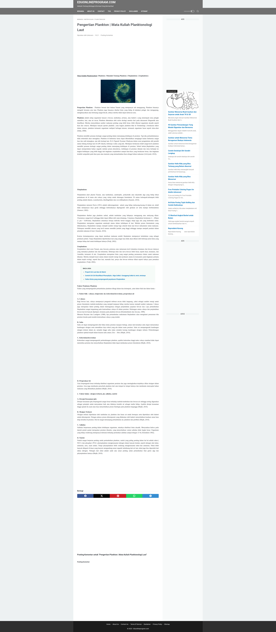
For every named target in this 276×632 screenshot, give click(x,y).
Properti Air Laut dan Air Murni (95, 272)
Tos (109, 11)
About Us (90, 11)
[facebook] (85, 496)
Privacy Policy (120, 11)
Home (108, 624)
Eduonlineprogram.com (96, 2)
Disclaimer (133, 11)
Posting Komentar (107, 35)
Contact (101, 11)
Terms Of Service (136, 624)
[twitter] (101, 496)
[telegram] (150, 496)
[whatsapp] (134, 496)
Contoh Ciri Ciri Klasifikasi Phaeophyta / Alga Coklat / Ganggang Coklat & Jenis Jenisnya (115, 276)
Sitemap (144, 11)
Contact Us (124, 624)
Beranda (80, 11)
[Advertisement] (118, 54)
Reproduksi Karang (175, 228)
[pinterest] (118, 496)
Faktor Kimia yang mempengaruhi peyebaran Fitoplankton (105, 279)
